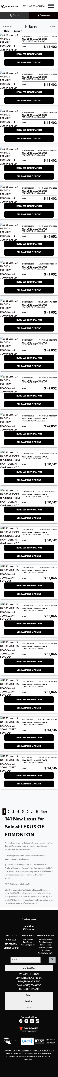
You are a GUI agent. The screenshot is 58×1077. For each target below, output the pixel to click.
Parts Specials (45, 945)
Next (44, 811)
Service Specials (45, 947)
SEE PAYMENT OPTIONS (29, 62)
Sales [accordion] (28, 995)
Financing (11, 943)
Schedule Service (45, 942)
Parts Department (46, 939)
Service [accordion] (28, 1001)
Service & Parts (45, 935)
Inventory (28, 935)
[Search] (52, 960)
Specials (11, 939)
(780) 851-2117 (31, 989)
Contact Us (10, 1051)
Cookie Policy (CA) (45, 953)
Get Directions (29, 919)
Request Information (29, 54)
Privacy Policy (41, 1051)
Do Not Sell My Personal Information (32, 1054)
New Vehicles (28, 939)
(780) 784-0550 (32, 985)
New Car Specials (28, 945)
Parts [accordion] (28, 1007)
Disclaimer (45, 950)
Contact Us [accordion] (28, 967)
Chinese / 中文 (11, 948)
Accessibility (24, 1051)
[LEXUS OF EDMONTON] (23, 6)
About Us (11, 935)
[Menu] (51, 6)
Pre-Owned (27, 942)
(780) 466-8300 (31, 981)
